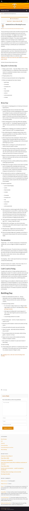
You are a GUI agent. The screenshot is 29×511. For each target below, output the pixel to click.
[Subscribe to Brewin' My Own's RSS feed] (1, 1)
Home (2, 13)
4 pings (4, 390)
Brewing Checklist (5, 474)
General (3, 443)
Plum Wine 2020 (5, 458)
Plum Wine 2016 (5, 466)
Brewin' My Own (5, 10)
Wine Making (4, 449)
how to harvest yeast (14, 57)
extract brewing (18, 354)
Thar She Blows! (15, 18)
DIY (2, 441)
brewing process (6, 354)
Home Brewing (10, 28)
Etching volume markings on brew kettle (11, 471)
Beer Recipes (4, 439)
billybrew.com (4, 57)
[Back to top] (26, 508)
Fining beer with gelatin (7, 460)
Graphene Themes (10, 509)
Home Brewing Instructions (19, 28)
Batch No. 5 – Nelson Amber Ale (14, 21)
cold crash (12, 354)
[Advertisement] (14, 372)
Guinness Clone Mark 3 (6, 456)
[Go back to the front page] (14, 6)
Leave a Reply (5, 396)
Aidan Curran (4, 28)
